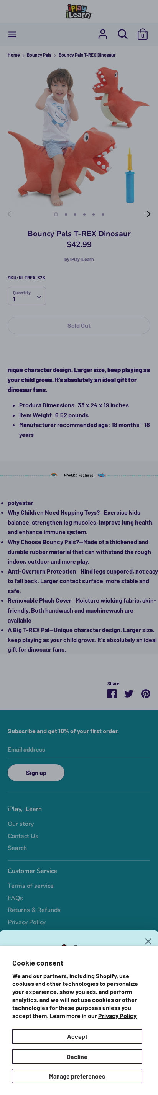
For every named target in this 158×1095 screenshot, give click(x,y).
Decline (77, 1056)
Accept (77, 1036)
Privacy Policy (117, 1015)
